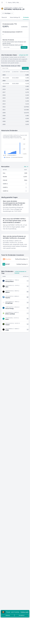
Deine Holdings (15, 17)
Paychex (7, 297)
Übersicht (4, 17)
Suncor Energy (9, 308)
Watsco (7, 292)
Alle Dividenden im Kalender (20, 272)
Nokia (7, 319)
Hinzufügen (7, 13)
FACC (6, 286)
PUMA (7, 330)
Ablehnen (8, 615)
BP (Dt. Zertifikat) (10, 314)
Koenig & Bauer (9, 281)
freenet (7, 324)
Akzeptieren (21, 615)
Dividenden (26, 17)
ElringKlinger (9, 303)
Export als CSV (24, 55)
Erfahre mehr (24, 612)
